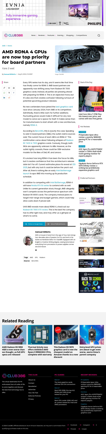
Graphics (82, 160)
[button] (99, 35)
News (10, 46)
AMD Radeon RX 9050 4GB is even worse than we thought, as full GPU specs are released (13, 351)
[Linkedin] (4, 98)
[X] (9, 93)
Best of (57, 380)
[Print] (14, 88)
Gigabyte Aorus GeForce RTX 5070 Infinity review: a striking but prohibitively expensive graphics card (91, 166)
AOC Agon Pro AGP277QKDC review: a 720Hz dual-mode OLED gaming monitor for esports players (90, 152)
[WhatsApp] (4, 93)
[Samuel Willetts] (28, 240)
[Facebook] (14, 93)
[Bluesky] (36, 250)
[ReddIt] (9, 98)
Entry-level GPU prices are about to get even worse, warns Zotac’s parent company (90, 351)
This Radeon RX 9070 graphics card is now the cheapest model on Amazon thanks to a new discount (66, 352)
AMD (3, 46)
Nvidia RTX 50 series (40, 185)
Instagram (86, 425)
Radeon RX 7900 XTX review (35, 209)
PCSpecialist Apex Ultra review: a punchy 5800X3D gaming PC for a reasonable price (90, 138)
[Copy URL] (4, 88)
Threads (73, 429)
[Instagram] (80, 425)
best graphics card (64, 106)
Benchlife (39, 131)
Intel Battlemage (57, 182)
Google (84, 429)
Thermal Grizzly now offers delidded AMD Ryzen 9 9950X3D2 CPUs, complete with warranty (40, 351)
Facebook (73, 425)
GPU (36, 257)
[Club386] (13, 35)
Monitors (82, 146)
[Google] (79, 429)
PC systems (82, 132)
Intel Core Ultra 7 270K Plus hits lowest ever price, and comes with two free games (90, 116)
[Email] (9, 88)
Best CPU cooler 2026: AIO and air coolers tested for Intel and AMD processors (66, 402)
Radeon (42, 257)
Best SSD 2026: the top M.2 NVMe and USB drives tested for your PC (65, 392)
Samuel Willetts (10, 74)
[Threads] (68, 429)
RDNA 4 (33, 125)
